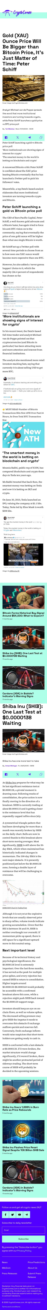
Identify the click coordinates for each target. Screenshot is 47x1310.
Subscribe (23, 1239)
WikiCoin (6, 1268)
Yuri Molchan (10, 129)
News (5, 1262)
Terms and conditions (11, 1307)
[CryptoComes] (17, 12)
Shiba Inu (11, 782)
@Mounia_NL (14, 571)
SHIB (19, 845)
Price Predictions (36, 1262)
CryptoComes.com (20, 103)
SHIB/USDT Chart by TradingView (15, 908)
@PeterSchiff (14, 313)
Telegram (26, 1214)
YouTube (19, 1214)
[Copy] (40, 137)
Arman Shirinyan (11, 766)
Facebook (5, 1214)
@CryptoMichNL (15, 404)
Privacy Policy (24, 1250)
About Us (32, 1268)
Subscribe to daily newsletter (17, 1222)
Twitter (12, 1214)
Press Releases (9, 1273)
